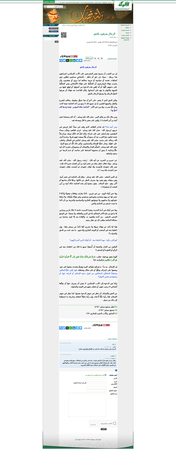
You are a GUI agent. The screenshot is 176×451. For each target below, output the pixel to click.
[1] (101, 120)
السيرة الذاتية (125, 25)
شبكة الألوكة (82, 25)
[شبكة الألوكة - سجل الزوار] (98, 3)
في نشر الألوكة (54, 30)
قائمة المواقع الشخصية (125, 39)
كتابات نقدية (125, 35)
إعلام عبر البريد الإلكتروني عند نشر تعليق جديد (95, 375)
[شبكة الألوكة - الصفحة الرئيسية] (104, 3)
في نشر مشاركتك (53, 28)
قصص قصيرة (125, 30)
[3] (102, 187)
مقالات (127, 28)
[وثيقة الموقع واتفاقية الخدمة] (87, 3)
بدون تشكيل (89, 58)
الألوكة (76, 439)
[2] (98, 170)
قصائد (127, 33)
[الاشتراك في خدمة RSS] (109, 3)
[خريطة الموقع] (111, 3)
